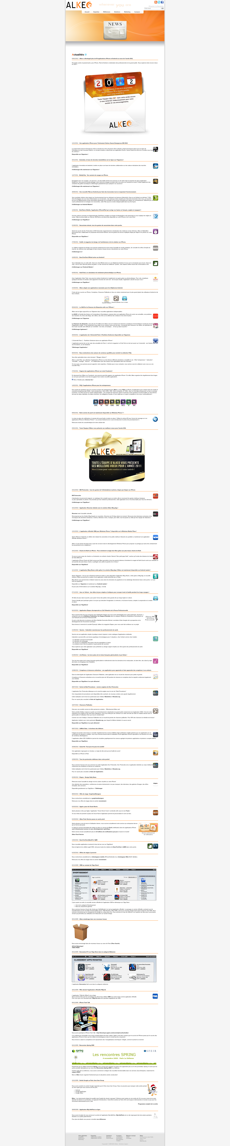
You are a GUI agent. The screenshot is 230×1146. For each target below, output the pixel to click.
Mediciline (108, 696)
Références (106, 12)
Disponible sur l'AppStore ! (80, 236)
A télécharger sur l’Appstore (80, 318)
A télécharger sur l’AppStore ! (81, 502)
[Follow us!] (86, 55)
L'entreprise (119, 1137)
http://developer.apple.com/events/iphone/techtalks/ (112, 1033)
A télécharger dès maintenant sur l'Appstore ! (86, 169)
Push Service (109, 1138)
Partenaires (119, 1138)
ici (104, 422)
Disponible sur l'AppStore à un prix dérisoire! (86, 681)
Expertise (96, 12)
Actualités (81, 1137)
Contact (118, 1140)
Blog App (108, 1137)
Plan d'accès (115, 943)
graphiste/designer (98, 798)
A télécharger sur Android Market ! (82, 204)
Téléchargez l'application (79, 347)
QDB (124, 847)
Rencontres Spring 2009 (104, 1068)
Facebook (128, 1138)
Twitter (128, 1137)
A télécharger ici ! (77, 251)
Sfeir (77, 1075)
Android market (102, 584)
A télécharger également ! (80, 329)
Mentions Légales (123, 1144)
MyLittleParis (120, 1115)
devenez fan (89, 379)
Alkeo (115, 389)
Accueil (87, 12)
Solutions (117, 12)
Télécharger (98, 788)
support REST (76, 1072)
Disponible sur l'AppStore (80, 741)
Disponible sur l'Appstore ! (80, 154)
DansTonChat (117, 847)
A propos (137, 12)
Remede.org (116, 696)
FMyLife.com (96, 998)
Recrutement (119, 1139)
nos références (101, 1119)
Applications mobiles (96, 1137)
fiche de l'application (96, 699)
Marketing (127, 12)
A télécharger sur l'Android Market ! (83, 267)
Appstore (84, 584)
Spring (95, 1066)
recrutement (102, 801)
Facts (127, 811)
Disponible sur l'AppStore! (80, 564)
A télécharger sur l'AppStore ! (81, 219)
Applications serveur (96, 1138)
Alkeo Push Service (78, 834)
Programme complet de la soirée (148, 1104)
